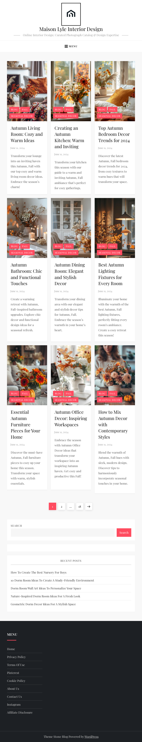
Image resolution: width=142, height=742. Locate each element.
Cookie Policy (16, 681)
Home (11, 649)
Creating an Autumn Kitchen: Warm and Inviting (69, 137)
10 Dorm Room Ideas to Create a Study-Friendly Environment (52, 580)
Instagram (14, 704)
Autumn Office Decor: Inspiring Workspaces (71, 418)
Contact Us (14, 696)
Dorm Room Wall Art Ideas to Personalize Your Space (46, 588)
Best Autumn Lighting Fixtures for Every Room (111, 274)
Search (16, 525)
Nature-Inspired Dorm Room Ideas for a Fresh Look (45, 596)
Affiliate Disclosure (20, 712)
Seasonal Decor (22, 115)
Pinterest (13, 673)
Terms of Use (16, 665)
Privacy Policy (16, 657)
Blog (14, 109)
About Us (13, 689)
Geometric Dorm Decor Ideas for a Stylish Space (43, 604)
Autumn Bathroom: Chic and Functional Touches (26, 274)
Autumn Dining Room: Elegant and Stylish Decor (70, 274)
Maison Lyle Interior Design (71, 28)
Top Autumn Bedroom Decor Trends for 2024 (114, 134)
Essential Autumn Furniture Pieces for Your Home (25, 424)
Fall (25, 109)
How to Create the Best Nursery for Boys (38, 572)
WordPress (91, 736)
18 (80, 506)
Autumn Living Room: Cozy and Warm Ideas (27, 134)
